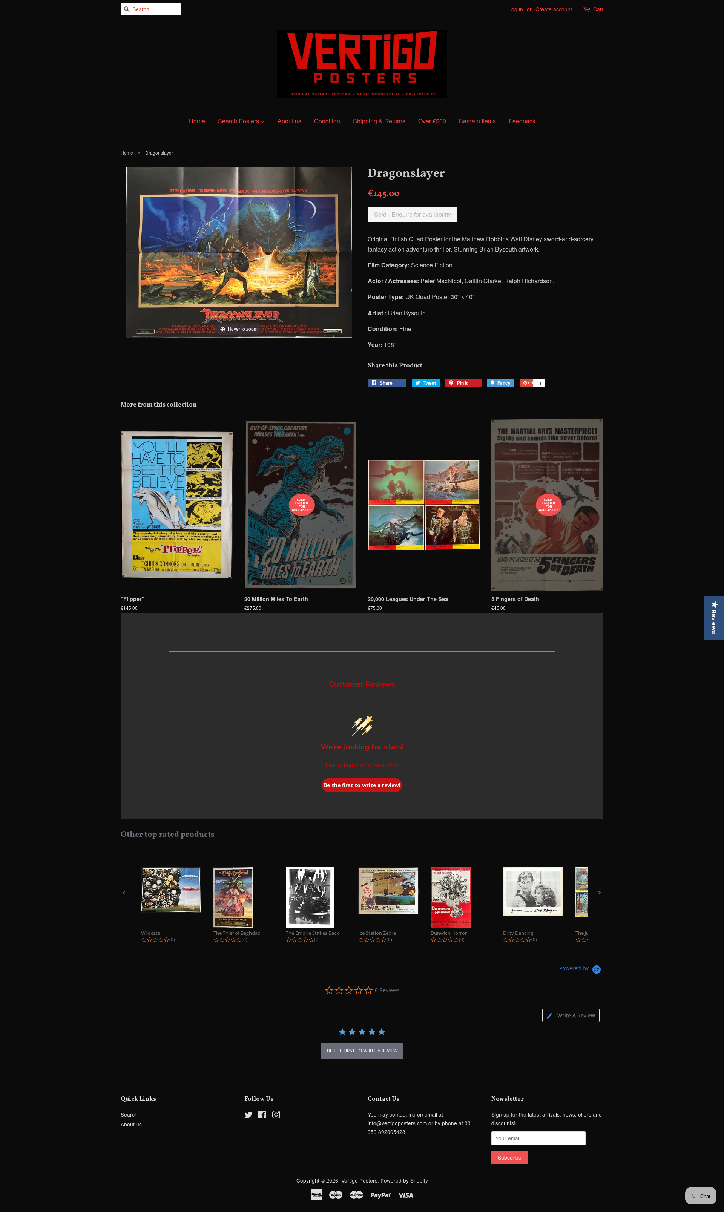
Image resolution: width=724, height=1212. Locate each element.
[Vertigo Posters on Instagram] (276, 1116)
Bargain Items (477, 121)
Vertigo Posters (359, 1180)
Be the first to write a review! (362, 785)
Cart (598, 9)
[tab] (571, 1015)
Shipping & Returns (379, 121)
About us (289, 121)
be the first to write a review (362, 1051)
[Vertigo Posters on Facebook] (262, 1116)
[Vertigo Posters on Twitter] (248, 1116)
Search (129, 1114)
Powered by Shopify (404, 1180)
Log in (515, 9)
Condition (327, 121)
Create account (553, 9)
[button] (124, 893)
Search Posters (239, 121)
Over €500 (432, 121)
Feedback (522, 121)
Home (197, 121)
